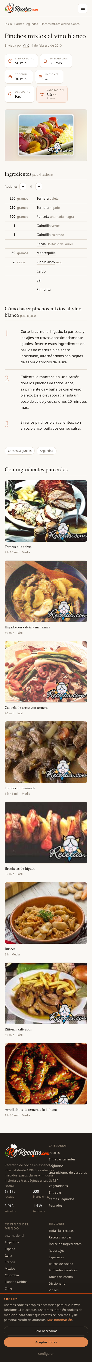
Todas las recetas (61, 1230)
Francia (10, 1262)
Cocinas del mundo (17, 1226)
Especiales (56, 1257)
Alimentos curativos (63, 1270)
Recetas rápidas (60, 1237)
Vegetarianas (58, 1186)
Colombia (12, 1275)
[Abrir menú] (82, 8)
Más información (59, 1320)
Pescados (55, 1205)
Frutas (53, 1179)
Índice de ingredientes (65, 1244)
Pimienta (44, 289)
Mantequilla (46, 253)
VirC (26, 45)
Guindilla (44, 225)
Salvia (41, 244)
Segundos (56, 1166)
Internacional (14, 1235)
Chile (8, 1288)
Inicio (8, 24)
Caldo (41, 271)
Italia (8, 1255)
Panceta (43, 216)
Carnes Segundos (26, 24)
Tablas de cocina (61, 1277)
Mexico (10, 1268)
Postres (54, 1152)
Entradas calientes (62, 1159)
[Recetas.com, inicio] (21, 8)
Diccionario (57, 1283)
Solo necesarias (46, 1331)
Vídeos (54, 1290)
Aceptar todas (46, 1342)
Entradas (55, 1192)
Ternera (43, 198)
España (10, 1249)
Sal (39, 280)
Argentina (46, 451)
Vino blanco (46, 262)
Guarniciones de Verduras (68, 1172)
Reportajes (56, 1250)
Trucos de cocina (61, 1264)
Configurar (46, 1353)
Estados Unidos (16, 1281)
